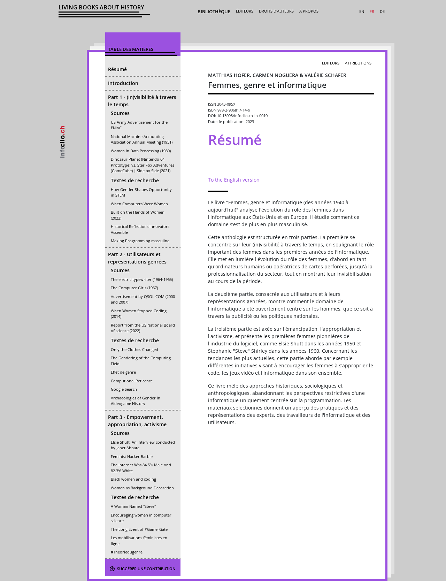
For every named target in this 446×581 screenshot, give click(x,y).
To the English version (234, 179)
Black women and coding (133, 479)
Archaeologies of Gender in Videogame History (135, 400)
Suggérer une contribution (146, 568)
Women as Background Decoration (142, 487)
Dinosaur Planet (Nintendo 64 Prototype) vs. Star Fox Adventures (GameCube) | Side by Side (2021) (142, 164)
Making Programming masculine (140, 240)
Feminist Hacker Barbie (132, 456)
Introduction (123, 83)
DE (382, 11)
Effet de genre (123, 372)
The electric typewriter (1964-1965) (142, 279)
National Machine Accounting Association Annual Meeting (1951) (141, 139)
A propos (308, 11)
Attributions (358, 63)
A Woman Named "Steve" (133, 506)
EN (361, 11)
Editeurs (330, 63)
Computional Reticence (132, 380)
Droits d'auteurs (276, 11)
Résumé (117, 69)
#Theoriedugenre (127, 552)
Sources (120, 113)
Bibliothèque (214, 11)
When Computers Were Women (139, 203)
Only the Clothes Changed (134, 349)
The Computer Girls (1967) (134, 287)
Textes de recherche (135, 180)
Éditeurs (244, 11)
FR (372, 11)
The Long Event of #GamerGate (139, 529)
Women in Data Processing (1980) (141, 150)
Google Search (124, 389)
